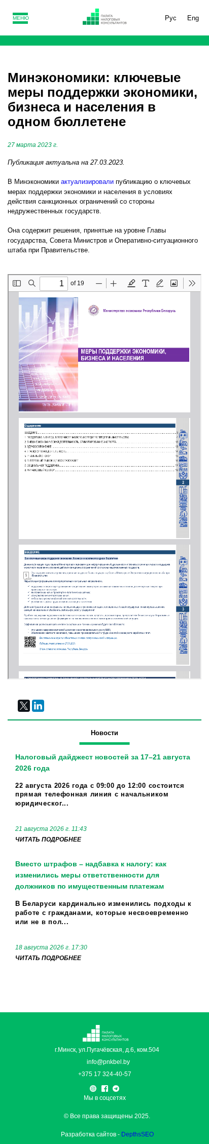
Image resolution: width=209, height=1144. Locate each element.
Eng (193, 18)
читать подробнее (48, 839)
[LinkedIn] (38, 706)
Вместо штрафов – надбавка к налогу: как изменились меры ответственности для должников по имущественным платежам (90, 875)
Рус (171, 18)
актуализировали (87, 181)
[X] (24, 706)
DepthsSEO (137, 1134)
